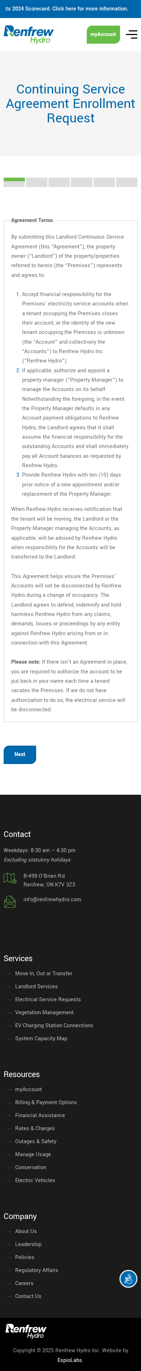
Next (19, 754)
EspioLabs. (70, 1360)
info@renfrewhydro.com (52, 899)
